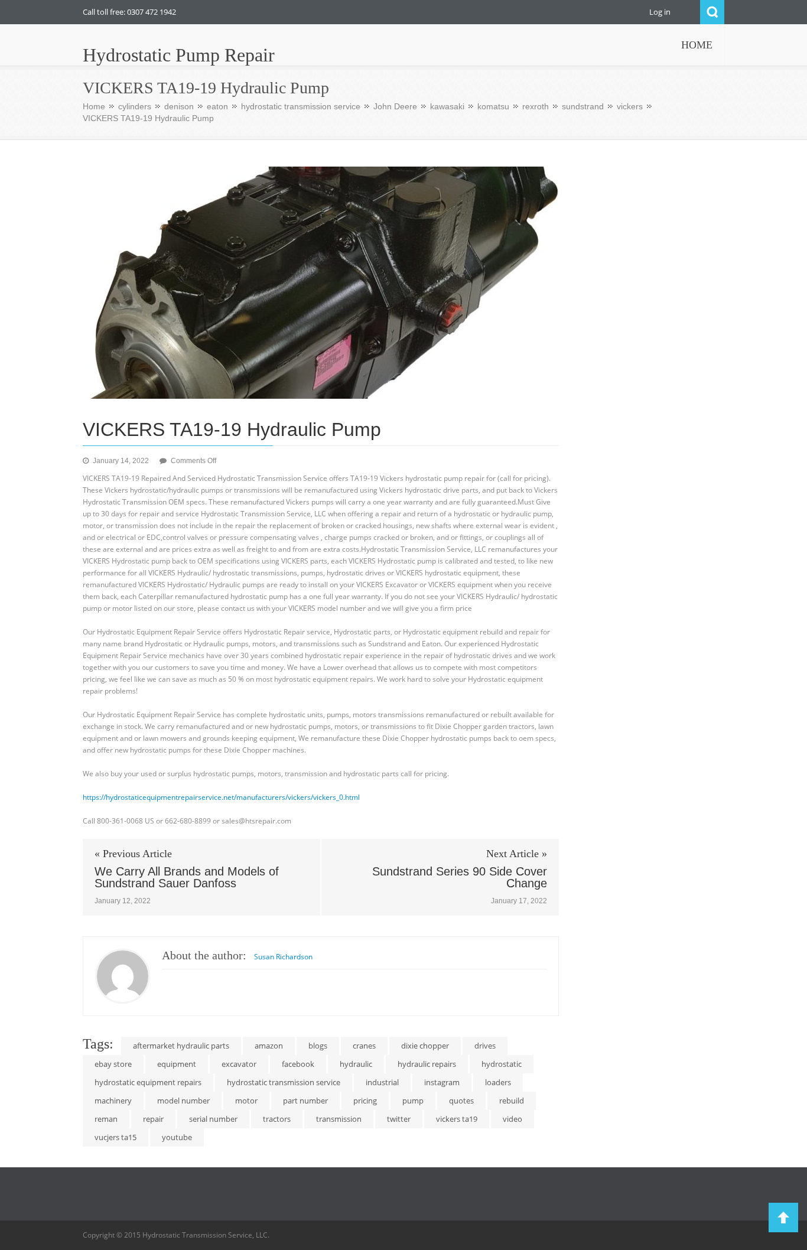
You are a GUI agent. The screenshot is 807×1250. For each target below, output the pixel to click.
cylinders (134, 106)
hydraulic (356, 1064)
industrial (382, 1082)
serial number (213, 1119)
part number (305, 1100)
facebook (298, 1064)
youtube (177, 1137)
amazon (269, 1045)
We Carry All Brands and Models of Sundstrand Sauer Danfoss (187, 877)
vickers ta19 (456, 1119)
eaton (217, 106)
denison (179, 106)
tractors (277, 1119)
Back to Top (783, 1217)
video (512, 1119)
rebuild (511, 1100)
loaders (498, 1082)
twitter (399, 1119)
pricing (365, 1100)
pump (413, 1100)
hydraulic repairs (427, 1064)
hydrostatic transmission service (300, 106)
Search (712, 12)
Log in (660, 11)
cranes (364, 1045)
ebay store (113, 1064)
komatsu (493, 106)
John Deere (395, 106)
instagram (442, 1082)
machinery (113, 1100)
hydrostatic (501, 1064)
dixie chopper (425, 1045)
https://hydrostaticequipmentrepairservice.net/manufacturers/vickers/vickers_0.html (221, 797)
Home (94, 106)
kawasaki (447, 106)
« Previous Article (133, 854)
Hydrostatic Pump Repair (179, 55)
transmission (339, 1119)
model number (183, 1100)
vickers (630, 106)
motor (246, 1100)
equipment (176, 1064)
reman (106, 1119)
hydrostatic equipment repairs (148, 1082)
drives (485, 1045)
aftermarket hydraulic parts (181, 1045)
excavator (239, 1064)
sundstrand (583, 106)
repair (153, 1119)
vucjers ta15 (115, 1137)
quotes (461, 1100)
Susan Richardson (283, 957)
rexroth (535, 106)
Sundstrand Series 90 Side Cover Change (459, 877)
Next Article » (516, 854)
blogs (317, 1045)
